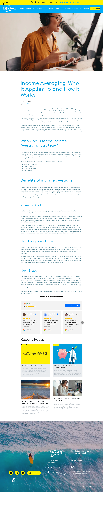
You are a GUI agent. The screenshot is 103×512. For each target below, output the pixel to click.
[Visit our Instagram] (17, 473)
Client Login (95, 8)
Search (86, 8)
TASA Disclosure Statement (87, 486)
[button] (20, 322)
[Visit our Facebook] (23, 473)
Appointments (66, 8)
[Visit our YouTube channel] (11, 473)
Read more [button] (26, 326)
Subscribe (35, 473)
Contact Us (77, 8)
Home (22, 8)
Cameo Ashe (26, 104)
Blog (57, 8)
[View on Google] (24, 314)
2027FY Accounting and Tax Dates (68, 2)
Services (39, 8)
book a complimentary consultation (67, 286)
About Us (28, 8)
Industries (49, 8)
